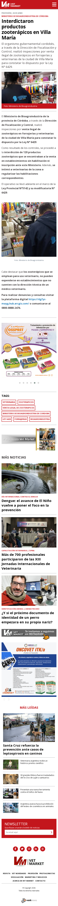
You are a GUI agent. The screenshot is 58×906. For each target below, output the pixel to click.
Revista (6, 873)
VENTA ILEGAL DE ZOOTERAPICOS (18, 408)
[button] (20, 382)
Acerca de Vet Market (23, 881)
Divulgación (17, 877)
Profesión (33, 873)
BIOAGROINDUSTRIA (40, 419)
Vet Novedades (19, 873)
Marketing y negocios (36, 877)
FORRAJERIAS (21, 419)
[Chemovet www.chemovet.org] (29, 669)
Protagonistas (47, 873)
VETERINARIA (9, 402)
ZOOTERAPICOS (26, 402)
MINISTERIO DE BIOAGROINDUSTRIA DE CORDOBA (26, 413)
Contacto (40, 881)
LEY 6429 (7, 419)
